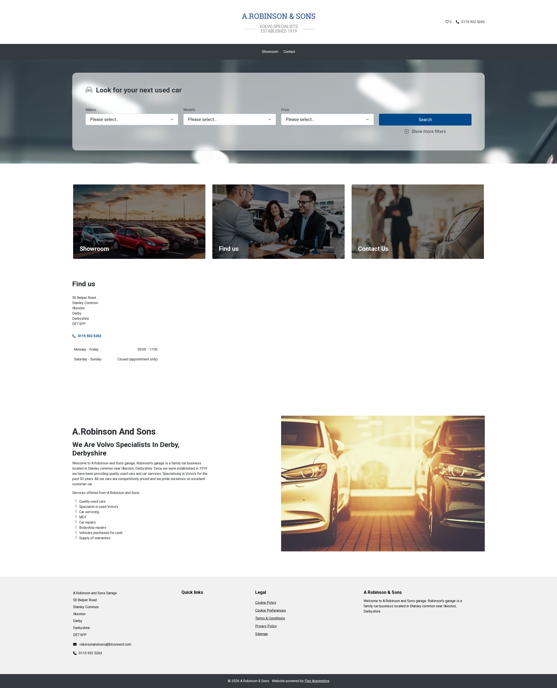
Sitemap (261, 634)
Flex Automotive (317, 681)
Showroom (270, 52)
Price (285, 110)
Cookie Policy (265, 603)
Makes (91, 110)
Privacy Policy (266, 626)
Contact (289, 52)
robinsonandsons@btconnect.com (105, 644)
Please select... (300, 119)
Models (189, 110)
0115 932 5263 (473, 22)
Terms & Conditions (270, 618)
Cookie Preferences (270, 610)
